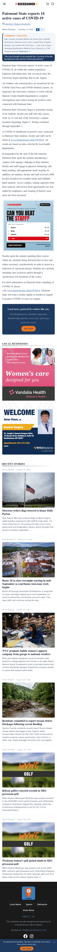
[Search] (53, 4)
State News (28, 910)
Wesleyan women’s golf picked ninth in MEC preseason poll (27, 862)
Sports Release (8, 750)
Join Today (26, 948)
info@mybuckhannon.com (34, 930)
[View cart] (47, 4)
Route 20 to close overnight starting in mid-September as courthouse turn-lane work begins (27, 584)
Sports (29, 904)
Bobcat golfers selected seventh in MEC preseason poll (24, 792)
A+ (42, 29)
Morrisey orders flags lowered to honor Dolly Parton (27, 512)
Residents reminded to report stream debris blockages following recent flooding (27, 722)
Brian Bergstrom (9, 539)
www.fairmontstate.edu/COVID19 (27, 139)
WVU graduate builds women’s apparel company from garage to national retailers (26, 652)
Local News (15, 904)
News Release (8, 469)
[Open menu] (4, 4)
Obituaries (42, 904)
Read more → (24, 51)
